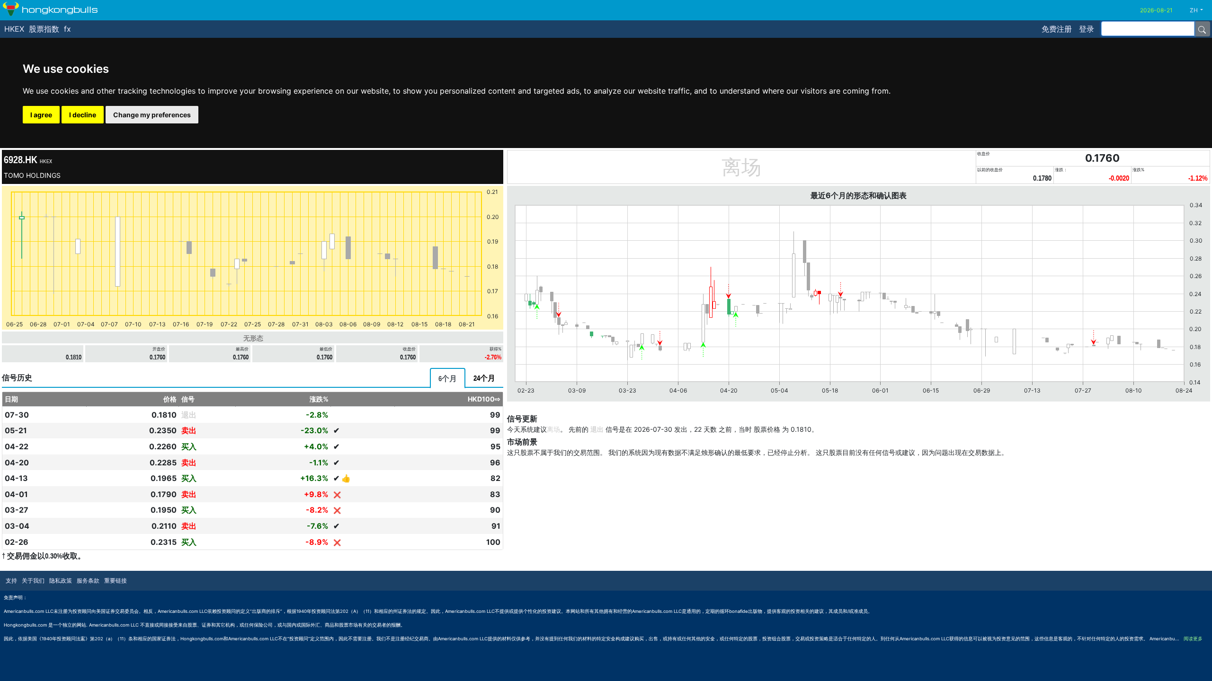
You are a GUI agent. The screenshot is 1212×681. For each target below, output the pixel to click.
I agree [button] (41, 115)
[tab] (447, 378)
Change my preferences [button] (152, 115)
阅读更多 (1193, 638)
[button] (1200, 10)
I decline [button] (82, 115)
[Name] (1202, 28)
